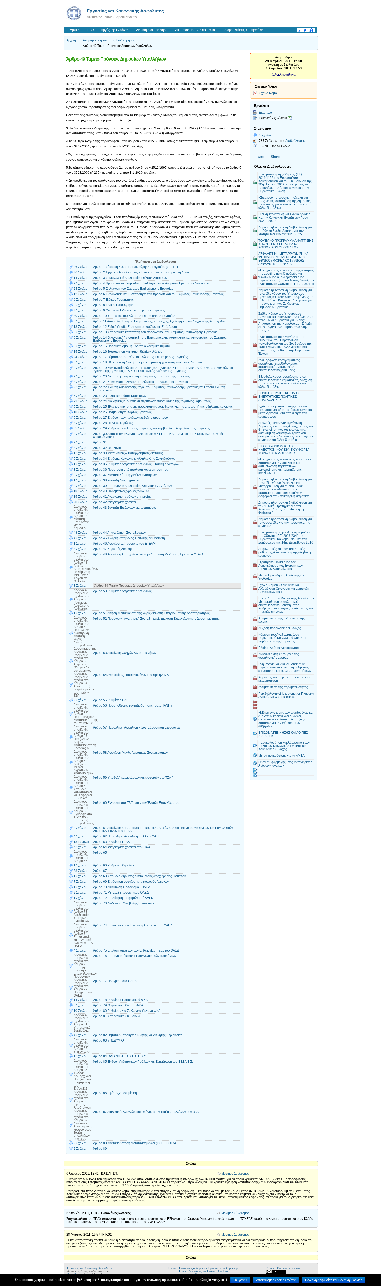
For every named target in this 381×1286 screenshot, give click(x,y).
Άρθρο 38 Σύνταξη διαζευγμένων (116, 480)
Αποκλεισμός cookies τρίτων (276, 1280)
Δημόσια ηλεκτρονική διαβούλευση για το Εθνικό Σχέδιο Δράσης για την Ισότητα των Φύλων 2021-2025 (285, 231)
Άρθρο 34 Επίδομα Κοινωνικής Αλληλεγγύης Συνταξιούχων (134, 458)
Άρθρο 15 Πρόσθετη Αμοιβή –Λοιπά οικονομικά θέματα (131, 346)
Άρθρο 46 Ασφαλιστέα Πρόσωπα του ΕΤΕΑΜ (124, 543)
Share (275, 157)
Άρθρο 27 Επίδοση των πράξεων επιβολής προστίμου (130, 417)
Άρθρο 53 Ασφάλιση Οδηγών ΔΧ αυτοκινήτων (124, 653)
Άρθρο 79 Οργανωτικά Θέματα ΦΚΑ (118, 1005)
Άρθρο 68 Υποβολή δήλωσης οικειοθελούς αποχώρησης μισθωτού (139, 876)
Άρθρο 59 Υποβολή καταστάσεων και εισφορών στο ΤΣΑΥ (133, 777)
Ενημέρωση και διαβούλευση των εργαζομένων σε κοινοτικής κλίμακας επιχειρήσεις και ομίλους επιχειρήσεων (284, 667)
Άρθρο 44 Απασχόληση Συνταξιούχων (119, 532)
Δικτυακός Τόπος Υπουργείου (196, 30)
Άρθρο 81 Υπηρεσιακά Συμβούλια (116, 1016)
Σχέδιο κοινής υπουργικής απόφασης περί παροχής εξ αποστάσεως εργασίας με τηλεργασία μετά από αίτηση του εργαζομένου (285, 411)
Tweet (260, 157)
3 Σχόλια (265, 135)
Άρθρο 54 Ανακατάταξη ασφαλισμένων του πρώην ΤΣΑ (131, 675)
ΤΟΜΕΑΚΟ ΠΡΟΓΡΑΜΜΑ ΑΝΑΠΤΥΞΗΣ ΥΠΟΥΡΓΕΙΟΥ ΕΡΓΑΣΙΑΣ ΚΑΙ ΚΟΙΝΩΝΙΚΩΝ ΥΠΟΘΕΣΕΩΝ (285, 244)
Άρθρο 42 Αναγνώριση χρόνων (114, 502)
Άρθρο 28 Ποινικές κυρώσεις (113, 423)
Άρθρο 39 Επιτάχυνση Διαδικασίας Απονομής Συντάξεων (132, 485)
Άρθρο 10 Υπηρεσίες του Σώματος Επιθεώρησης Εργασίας (134, 315)
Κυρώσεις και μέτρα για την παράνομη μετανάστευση (284, 678)
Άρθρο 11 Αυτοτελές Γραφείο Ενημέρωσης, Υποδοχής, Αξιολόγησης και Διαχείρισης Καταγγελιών (160, 321)
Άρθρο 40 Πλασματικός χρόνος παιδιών (121, 491)
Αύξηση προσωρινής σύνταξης (279, 628)
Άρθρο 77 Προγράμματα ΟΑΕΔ (115, 981)
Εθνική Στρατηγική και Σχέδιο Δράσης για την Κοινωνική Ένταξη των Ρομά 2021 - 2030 (284, 217)
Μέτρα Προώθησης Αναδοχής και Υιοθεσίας (281, 577)
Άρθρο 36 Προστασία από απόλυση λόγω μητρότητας (130, 469)
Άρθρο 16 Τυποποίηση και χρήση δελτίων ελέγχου (128, 351)
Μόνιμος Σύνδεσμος (235, 1173)
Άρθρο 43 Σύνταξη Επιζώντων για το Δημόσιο (124, 507)
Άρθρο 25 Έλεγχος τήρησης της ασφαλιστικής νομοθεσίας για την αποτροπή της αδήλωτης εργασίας (163, 406)
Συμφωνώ (240, 1280)
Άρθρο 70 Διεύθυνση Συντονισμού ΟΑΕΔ (121, 887)
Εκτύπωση (266, 112)
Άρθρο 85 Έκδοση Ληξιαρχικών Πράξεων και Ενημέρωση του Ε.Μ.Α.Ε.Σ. (143, 1061)
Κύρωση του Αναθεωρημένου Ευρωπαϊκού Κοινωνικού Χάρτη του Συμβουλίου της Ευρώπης (283, 638)
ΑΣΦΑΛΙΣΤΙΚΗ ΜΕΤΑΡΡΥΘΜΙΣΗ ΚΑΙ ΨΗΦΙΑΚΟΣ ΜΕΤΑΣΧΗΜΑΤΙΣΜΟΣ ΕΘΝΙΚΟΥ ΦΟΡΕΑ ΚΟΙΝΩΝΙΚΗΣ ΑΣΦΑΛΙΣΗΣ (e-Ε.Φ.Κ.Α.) (283, 258)
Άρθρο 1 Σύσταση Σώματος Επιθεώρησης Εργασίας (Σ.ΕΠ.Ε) (135, 267)
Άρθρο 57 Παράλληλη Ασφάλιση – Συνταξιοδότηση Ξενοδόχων (136, 727)
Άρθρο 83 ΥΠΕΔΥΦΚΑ (108, 1040)
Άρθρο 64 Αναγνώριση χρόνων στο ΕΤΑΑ (121, 847)
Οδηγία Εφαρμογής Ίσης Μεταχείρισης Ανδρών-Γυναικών (285, 763)
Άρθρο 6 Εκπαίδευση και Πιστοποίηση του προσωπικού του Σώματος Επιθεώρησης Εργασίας (158, 294)
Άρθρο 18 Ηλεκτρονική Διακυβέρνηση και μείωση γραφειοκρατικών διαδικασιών (148, 362)
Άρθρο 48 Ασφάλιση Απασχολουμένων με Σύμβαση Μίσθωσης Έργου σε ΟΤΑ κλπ (149, 554)
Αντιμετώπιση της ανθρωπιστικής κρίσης (281, 619)
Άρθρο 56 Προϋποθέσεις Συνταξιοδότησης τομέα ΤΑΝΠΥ (133, 705)
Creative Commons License (283, 1268)
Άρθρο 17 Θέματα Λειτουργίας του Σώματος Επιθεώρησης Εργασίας (140, 357)
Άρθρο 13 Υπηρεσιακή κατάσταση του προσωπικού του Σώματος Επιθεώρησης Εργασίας (155, 332)
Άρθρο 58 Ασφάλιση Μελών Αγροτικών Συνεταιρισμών (130, 752)
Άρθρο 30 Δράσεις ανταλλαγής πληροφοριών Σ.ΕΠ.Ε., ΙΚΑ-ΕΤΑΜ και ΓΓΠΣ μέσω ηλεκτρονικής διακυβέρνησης (158, 435)
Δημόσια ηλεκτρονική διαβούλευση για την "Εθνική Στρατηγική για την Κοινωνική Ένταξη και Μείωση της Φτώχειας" (285, 507)
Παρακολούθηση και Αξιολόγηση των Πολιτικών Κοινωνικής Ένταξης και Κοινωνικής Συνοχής (284, 746)
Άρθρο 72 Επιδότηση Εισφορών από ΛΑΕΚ (123, 898)
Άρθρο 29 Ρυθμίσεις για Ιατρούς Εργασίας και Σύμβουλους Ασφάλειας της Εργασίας (151, 428)
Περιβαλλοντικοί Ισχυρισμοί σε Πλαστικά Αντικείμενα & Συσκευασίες (286, 695)
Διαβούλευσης (295, 140)
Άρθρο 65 (100, 852)
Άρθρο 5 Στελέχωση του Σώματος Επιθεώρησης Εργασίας (133, 288)
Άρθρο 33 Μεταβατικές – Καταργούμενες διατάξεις (128, 453)
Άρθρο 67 (100, 870)
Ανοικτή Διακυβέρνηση (151, 30)
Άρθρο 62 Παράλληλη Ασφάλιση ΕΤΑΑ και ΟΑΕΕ (126, 836)
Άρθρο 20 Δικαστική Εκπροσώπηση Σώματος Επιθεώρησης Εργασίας (141, 376)
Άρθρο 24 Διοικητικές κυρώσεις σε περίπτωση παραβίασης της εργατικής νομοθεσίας (152, 401)
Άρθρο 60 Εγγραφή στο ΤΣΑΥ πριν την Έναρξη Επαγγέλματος (136, 802)
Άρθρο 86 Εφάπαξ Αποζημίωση (115, 1093)
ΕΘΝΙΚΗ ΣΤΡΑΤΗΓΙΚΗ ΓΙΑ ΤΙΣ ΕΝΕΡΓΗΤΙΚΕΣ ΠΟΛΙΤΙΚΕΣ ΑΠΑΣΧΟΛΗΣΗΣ (279, 396)
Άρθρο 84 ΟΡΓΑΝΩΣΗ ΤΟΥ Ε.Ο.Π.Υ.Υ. (119, 1056)
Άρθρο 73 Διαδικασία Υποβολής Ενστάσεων (123, 903)
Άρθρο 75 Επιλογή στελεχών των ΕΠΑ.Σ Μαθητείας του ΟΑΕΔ (136, 950)
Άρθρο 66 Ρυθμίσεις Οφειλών (113, 865)
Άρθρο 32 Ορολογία (107, 447)
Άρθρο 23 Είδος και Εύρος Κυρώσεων (119, 395)
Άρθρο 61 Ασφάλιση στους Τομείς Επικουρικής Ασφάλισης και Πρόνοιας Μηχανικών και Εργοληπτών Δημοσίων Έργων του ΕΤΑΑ (163, 829)
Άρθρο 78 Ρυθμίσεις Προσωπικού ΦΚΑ (120, 999)
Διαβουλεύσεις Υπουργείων (243, 30)
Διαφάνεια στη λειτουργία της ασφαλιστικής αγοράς (278, 655)
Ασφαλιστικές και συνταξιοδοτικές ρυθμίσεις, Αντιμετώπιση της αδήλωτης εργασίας (285, 552)
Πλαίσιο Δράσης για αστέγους (278, 647)
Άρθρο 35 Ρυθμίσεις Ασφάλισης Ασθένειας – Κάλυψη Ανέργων (136, 464)
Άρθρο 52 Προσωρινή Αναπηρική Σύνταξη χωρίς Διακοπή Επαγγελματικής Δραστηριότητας (156, 618)
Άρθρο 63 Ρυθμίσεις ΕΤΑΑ (111, 841)
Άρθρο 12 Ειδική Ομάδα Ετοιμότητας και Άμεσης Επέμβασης (135, 326)
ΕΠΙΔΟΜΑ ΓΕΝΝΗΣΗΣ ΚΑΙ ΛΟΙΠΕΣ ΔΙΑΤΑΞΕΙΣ (283, 734)
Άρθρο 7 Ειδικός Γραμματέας (113, 299)
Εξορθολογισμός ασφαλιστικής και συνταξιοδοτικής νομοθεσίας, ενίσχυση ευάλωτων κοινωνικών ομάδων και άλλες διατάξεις (285, 381)
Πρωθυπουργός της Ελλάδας (107, 30)
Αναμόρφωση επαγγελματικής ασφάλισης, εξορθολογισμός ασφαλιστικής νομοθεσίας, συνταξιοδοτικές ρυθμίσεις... (279, 365)
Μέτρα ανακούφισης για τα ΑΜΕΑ (281, 755)
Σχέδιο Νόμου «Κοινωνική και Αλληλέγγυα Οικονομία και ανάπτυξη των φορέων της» (283, 588)
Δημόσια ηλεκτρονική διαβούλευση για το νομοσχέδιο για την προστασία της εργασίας (285, 522)
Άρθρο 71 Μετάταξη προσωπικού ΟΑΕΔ (121, 892)
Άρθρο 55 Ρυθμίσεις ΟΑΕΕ (112, 700)
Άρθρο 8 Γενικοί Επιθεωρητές (113, 305)
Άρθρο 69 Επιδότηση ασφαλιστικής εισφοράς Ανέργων (131, 881)
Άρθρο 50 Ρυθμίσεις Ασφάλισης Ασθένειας (122, 591)
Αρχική (75, 30)
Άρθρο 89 (100, 1148)
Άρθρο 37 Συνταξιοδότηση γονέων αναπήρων (125, 475)
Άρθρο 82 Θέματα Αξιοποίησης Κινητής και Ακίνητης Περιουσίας (137, 1035)
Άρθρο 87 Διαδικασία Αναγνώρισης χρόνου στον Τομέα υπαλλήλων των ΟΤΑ (146, 1111)
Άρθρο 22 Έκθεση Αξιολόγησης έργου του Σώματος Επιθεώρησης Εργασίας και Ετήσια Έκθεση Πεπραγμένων (159, 389)
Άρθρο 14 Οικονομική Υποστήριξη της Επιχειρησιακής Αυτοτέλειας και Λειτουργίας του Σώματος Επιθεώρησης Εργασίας (160, 339)
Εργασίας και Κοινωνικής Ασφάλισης (125, 10)
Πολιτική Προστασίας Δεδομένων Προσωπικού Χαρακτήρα (203, 1268)
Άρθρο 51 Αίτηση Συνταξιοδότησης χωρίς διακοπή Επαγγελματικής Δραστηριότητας (151, 613)
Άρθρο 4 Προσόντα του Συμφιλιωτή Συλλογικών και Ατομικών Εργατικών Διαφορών (151, 283)
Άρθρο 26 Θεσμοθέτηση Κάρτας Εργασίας (122, 412)
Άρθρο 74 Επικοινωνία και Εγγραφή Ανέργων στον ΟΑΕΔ (132, 925)
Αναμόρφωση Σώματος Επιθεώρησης (109, 40)
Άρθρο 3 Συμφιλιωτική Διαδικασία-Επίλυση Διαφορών (130, 277)
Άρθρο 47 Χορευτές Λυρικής (112, 549)
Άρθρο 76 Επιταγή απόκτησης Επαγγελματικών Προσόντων (134, 955)
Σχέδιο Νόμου (269, 93)
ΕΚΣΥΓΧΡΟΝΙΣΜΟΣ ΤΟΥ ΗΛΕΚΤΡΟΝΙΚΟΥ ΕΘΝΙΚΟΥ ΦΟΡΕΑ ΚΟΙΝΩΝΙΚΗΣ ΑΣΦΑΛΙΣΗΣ (283, 449)
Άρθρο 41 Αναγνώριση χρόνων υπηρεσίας (122, 496)
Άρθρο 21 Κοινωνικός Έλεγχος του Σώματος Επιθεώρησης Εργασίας (141, 381)
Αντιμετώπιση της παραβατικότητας (283, 687)
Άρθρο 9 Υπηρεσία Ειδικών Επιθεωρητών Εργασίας (129, 310)
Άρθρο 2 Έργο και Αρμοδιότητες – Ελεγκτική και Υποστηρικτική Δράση (142, 272)
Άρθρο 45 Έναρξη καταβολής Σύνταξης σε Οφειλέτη (129, 538)
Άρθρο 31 (100, 442)
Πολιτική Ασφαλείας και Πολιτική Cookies (203, 1271)
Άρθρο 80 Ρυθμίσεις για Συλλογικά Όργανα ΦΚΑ (126, 1010)
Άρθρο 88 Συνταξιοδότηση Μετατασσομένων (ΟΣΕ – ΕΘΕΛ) (134, 1143)
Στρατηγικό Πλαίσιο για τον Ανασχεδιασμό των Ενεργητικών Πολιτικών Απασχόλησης (280, 565)
